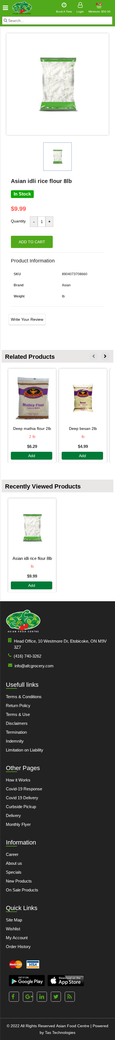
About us (14, 863)
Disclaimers (17, 723)
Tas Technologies (60, 1032)
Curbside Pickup (21, 806)
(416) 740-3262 (27, 656)
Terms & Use (18, 714)
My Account (17, 937)
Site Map (14, 920)
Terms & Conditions (24, 696)
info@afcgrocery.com (34, 665)
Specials (13, 872)
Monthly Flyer (18, 824)
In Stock (22, 194)
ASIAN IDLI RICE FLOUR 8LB (32, 558)
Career (12, 854)
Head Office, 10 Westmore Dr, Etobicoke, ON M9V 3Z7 (60, 644)
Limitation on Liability (24, 750)
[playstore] (27, 980)
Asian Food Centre (72, 1026)
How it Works (18, 780)
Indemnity (15, 741)
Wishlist (13, 928)
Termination (16, 732)
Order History (18, 946)
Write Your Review (27, 319)
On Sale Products (22, 890)
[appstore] (65, 980)
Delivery (13, 815)
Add (31, 455)
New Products (19, 881)
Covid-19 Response (24, 788)
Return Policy (18, 705)
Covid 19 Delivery (22, 797)
